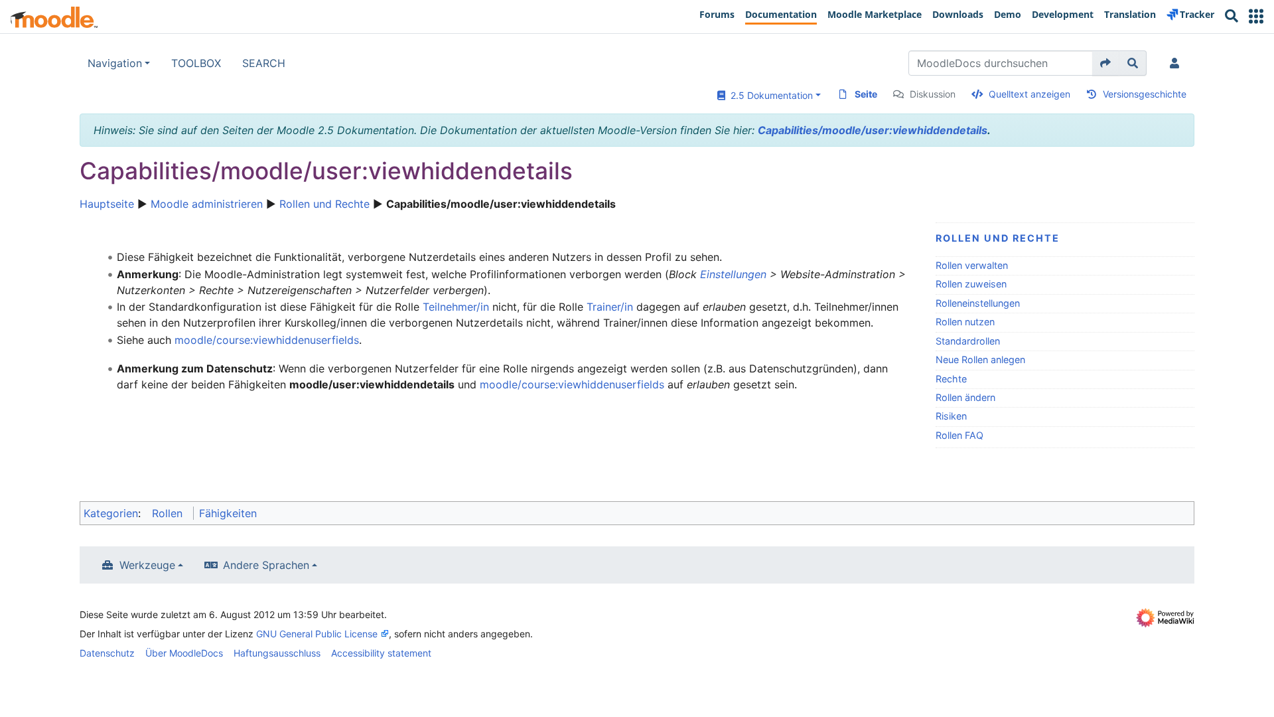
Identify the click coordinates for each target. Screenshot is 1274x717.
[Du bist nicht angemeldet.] (1177, 63)
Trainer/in (610, 306)
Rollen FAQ (959, 435)
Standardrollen (968, 341)
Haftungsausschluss (277, 653)
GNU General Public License (317, 633)
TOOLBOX (196, 63)
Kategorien (111, 513)
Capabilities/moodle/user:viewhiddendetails (872, 130)
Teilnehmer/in (456, 306)
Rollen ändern (965, 397)
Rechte (951, 378)
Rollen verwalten (972, 265)
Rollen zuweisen (971, 283)
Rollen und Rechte (324, 203)
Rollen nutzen (965, 321)
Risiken (951, 416)
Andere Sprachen (266, 565)
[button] (1256, 16)
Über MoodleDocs (184, 653)
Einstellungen (733, 274)
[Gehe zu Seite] (1105, 63)
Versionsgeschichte (1144, 94)
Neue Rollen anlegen (980, 359)
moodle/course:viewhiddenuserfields (267, 340)
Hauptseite (107, 203)
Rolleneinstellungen (978, 303)
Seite (866, 94)
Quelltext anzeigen (1029, 94)
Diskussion (933, 94)
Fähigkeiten (228, 513)
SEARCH (263, 63)
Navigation (115, 63)
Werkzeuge (147, 565)
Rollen (167, 513)
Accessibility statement (381, 653)
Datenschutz (107, 653)
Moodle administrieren (207, 203)
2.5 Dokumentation (769, 95)
